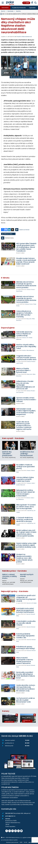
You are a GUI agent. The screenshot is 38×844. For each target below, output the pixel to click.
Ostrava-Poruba (31, 361)
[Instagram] (9, 831)
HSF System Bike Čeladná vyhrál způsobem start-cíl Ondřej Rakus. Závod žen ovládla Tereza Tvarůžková (26, 247)
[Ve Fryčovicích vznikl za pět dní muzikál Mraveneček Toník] (8, 701)
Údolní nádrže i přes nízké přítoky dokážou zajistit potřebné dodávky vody (26, 545)
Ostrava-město (30, 483)
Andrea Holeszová (20, 485)
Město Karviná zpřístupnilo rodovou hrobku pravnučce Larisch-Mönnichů (24, 660)
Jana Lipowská (19, 392)
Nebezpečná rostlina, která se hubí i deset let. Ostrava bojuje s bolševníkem (25, 493)
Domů (3, 11)
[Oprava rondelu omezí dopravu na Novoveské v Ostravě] (8, 401)
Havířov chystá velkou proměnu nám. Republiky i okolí (26, 346)
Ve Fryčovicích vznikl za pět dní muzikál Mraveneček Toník (25, 700)
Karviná (29, 603)
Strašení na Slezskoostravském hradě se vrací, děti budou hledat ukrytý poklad (24, 558)
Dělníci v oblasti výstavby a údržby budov (9, 576)
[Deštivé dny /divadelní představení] (10, 445)
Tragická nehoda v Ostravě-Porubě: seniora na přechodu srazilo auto (26, 358)
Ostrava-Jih (25, 337)
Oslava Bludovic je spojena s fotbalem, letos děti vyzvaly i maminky (24, 314)
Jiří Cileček (34, 603)
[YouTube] (21, 831)
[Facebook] (6, 831)
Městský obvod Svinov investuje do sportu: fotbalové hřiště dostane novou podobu (26, 285)
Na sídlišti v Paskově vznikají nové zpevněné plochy (25, 467)
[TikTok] (15, 831)
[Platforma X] (12, 831)
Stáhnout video (29, 77)
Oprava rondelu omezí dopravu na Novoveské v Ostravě (26, 400)
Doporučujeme (7, 328)
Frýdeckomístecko (19, 8)
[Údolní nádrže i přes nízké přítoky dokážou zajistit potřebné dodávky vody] (8, 546)
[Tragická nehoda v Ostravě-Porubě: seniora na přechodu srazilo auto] (8, 359)
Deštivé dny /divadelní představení (7, 454)
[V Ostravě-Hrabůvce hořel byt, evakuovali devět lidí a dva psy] (8, 521)
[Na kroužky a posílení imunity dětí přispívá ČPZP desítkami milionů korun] (8, 675)
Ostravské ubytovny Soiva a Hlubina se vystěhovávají (24, 334)
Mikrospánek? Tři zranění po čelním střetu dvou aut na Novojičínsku (26, 507)
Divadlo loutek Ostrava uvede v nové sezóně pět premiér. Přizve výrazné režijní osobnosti (26, 261)
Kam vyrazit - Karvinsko (13, 438)
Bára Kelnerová (27, 36)
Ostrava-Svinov (30, 289)
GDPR (21, 842)
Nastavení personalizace (12, 842)
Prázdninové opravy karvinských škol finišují (25, 648)
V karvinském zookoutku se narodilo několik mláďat (26, 623)
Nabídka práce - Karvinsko (14, 571)
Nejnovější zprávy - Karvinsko (14, 591)
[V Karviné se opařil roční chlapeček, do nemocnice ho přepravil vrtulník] (8, 598)
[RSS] (18, 831)
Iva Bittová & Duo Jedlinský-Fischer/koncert (27, 454)
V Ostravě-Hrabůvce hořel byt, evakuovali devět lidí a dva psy (24, 519)
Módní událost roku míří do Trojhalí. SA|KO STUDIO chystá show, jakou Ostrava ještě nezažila (26, 533)
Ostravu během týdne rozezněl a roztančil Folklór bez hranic (25, 479)
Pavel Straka (19, 291)
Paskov (29, 470)
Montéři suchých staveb (26, 575)
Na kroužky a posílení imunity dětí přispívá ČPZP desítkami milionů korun (25, 675)
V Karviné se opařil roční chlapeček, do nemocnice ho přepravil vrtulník (26, 598)
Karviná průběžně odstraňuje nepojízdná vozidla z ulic (25, 636)
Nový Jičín (29, 318)
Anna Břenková (20, 499)
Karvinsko (5, 8)
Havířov (18, 11)
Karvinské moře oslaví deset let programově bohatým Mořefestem (25, 610)
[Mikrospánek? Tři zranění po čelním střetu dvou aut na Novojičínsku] (8, 508)
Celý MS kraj (30, 510)
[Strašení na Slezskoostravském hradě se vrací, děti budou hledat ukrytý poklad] (8, 557)
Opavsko (32, 8)
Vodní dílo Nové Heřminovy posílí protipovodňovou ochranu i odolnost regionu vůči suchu (23, 425)
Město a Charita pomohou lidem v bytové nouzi (23, 370)
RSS (26, 842)
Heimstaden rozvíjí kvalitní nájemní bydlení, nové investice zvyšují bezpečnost (26, 412)
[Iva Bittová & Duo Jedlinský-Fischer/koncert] (28, 445)
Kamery (5, 711)
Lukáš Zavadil (19, 363)
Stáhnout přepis (16, 77)
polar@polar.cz (10, 816)
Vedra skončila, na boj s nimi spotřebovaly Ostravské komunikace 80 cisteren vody (25, 688)
